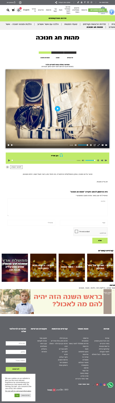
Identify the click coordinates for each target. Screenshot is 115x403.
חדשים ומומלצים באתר (75, 10)
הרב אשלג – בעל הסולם (100, 354)
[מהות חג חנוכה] (45, 52)
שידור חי (34, 10)
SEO (66, 390)
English (26, 10)
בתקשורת (84, 365)
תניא (66, 354)
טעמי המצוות (70, 24)
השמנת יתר (63, 362)
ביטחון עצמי (63, 365)
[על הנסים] (70, 52)
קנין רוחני (43, 344)
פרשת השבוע (63, 360)
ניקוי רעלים (63, 357)
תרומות (48, 10)
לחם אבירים (63, 349)
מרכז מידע (84, 376)
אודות (107, 338)
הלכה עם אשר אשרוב (48, 24)
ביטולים (44, 349)
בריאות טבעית (104, 346)
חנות (60, 10)
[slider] (39, 145)
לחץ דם (65, 352)
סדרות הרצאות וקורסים (94, 24)
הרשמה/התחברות (97, 10)
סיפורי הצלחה (83, 362)
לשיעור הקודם (16, 167)
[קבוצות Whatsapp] (91, 2)
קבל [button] (17, 395)
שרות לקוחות (42, 341)
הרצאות (84, 10)
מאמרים (85, 360)
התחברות (85, 341)
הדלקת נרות (100, 288)
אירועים (41, 10)
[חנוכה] (57, 52)
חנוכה (87, 288)
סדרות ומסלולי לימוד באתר (67, 10)
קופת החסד (84, 373)
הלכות (93, 288)
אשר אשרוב (110, 288)
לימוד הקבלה (104, 352)
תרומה (86, 368)
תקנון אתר (43, 338)
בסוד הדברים (104, 344)
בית (113, 24)
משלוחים (43, 346)
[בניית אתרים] (55, 390)
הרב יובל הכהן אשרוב (101, 341)
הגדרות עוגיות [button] (26, 395)
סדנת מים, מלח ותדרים (59, 341)
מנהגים (81, 288)
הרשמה (85, 338)
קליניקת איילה (104, 349)
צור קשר (55, 10)
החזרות (44, 352)
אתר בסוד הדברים (81, 379)
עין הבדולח (64, 338)
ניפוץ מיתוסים (83, 352)
